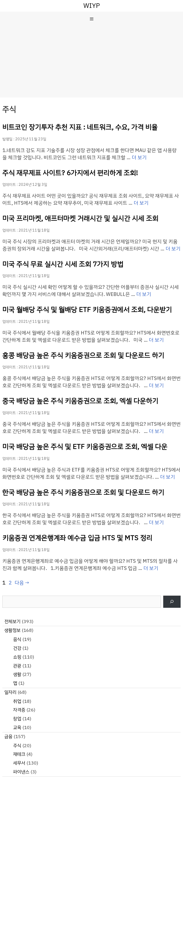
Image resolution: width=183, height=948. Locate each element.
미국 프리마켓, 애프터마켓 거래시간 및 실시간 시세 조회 (80, 218)
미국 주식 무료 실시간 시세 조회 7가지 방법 (62, 264)
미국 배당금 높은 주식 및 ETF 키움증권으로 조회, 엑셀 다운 (85, 446)
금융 (8, 736)
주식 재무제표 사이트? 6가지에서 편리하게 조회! (70, 173)
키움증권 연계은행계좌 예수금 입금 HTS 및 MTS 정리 (77, 538)
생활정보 (12, 630)
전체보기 (12, 621)
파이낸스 (21, 771)
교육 (17, 727)
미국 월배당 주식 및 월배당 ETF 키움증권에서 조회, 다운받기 (87, 309)
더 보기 (139, 157)
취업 (17, 701)
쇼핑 (17, 657)
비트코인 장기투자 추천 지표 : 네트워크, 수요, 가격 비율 (80, 127)
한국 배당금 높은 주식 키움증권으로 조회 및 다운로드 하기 (83, 492)
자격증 (19, 709)
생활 (17, 674)
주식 (17, 745)
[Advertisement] (91, 61)
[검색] (172, 602)
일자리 (10, 692)
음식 (17, 639)
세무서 (19, 763)
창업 (17, 718)
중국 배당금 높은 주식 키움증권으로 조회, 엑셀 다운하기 (80, 401)
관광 (17, 665)
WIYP (91, 5)
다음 (22, 583)
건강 (17, 648)
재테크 (19, 754)
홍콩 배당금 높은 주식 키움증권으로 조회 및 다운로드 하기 (83, 355)
